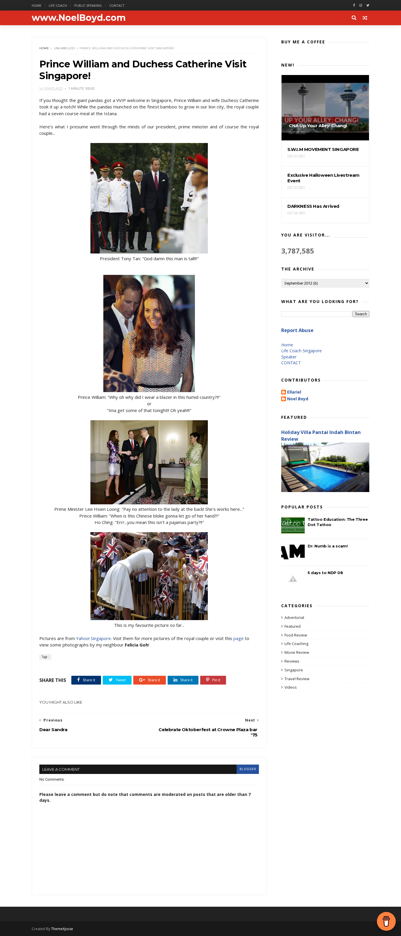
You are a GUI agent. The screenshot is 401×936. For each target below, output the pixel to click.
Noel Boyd (297, 398)
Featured (292, 626)
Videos (290, 687)
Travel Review (296, 678)
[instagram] (360, 5)
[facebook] (354, 5)
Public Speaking (88, 5)
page (238, 638)
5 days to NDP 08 (325, 572)
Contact (116, 5)
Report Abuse (297, 330)
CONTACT (291, 362)
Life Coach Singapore (301, 350)
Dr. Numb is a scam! (328, 546)
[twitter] (367, 5)
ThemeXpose (62, 928)
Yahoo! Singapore (93, 638)
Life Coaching (296, 643)
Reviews (291, 661)
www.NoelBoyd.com (79, 17)
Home (36, 5)
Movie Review (296, 652)
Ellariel (294, 392)
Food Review (295, 635)
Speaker (288, 357)
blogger (248, 769)
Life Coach (58, 5)
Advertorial (294, 617)
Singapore (293, 670)
